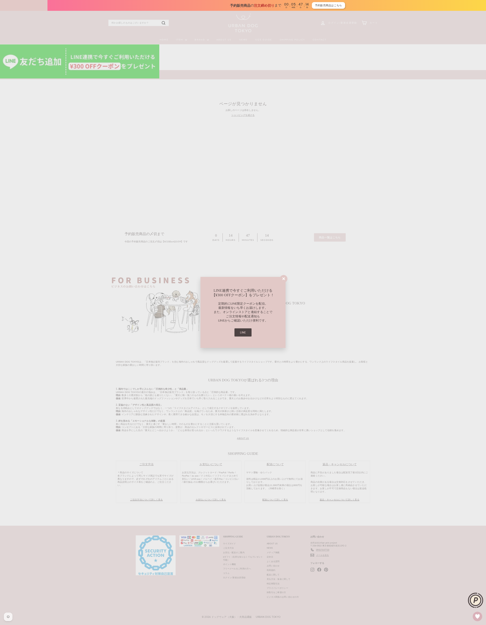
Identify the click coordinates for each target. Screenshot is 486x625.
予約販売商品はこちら (284, 5)
